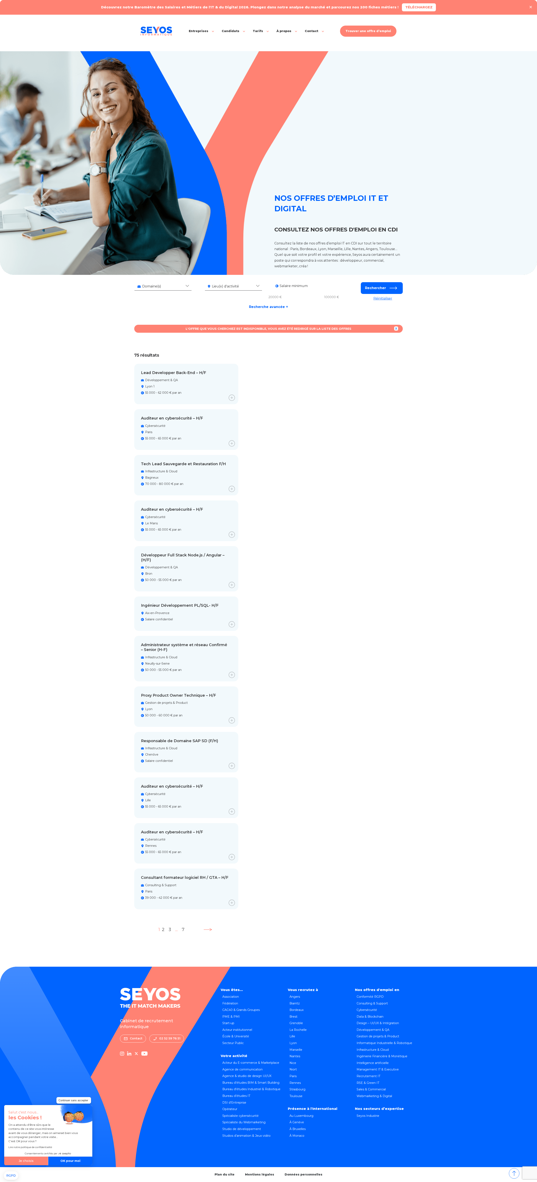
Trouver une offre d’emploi (368, 31)
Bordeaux (296, 1010)
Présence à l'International (312, 1109)
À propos (283, 31)
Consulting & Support (372, 1003)
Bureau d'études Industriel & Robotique (251, 1089)
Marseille (295, 1050)
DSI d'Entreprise (234, 1102)
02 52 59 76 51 (169, 1038)
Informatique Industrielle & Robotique (384, 1043)
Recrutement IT (368, 1076)
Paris (293, 1076)
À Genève (296, 1122)
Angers (294, 997)
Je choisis (26, 1161)
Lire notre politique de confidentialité (30, 1147)
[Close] (531, 7)
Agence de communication (242, 1069)
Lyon (293, 1043)
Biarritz (294, 1003)
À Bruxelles (297, 1129)
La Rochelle (298, 1030)
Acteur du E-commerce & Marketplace (250, 1063)
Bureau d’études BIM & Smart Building (250, 1083)
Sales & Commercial (371, 1089)
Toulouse (295, 1096)
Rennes (295, 1083)
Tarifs (258, 31)
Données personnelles (303, 1174)
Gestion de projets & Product (378, 1036)
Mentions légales (259, 1174)
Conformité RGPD (370, 997)
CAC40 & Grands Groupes (241, 1010)
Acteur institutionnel (237, 1030)
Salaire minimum (294, 286)
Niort (293, 1069)
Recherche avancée (268, 307)
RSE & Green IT (368, 1083)
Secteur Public (233, 1043)
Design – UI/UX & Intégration (378, 1023)
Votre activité (234, 1056)
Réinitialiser (382, 298)
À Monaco (296, 1136)
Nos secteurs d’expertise (379, 1109)
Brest (293, 1016)
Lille (292, 1036)
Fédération (230, 1003)
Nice (292, 1063)
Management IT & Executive (378, 1069)
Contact (311, 31)
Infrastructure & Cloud (373, 1050)
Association (230, 997)
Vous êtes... (232, 990)
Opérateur (229, 1109)
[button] (11, 1175)
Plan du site (225, 1174)
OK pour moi (70, 1161)
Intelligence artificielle (373, 1063)
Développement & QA (373, 1030)
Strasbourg (297, 1089)
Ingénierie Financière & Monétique (382, 1056)
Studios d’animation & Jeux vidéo (246, 1136)
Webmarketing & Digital (374, 1096)
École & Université (235, 1036)
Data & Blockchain (370, 1016)
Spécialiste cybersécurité (240, 1116)
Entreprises (198, 31)
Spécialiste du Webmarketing (244, 1122)
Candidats (230, 31)
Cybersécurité (367, 1010)
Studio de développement (241, 1129)
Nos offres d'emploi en (377, 990)
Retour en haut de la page (514, 1173)
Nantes (294, 1056)
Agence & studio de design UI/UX (246, 1076)
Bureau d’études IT (236, 1096)
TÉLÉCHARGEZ (419, 7)
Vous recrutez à (303, 990)
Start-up (228, 1023)
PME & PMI (231, 1016)
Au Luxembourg (301, 1116)
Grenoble (296, 1023)
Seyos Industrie (368, 1116)
